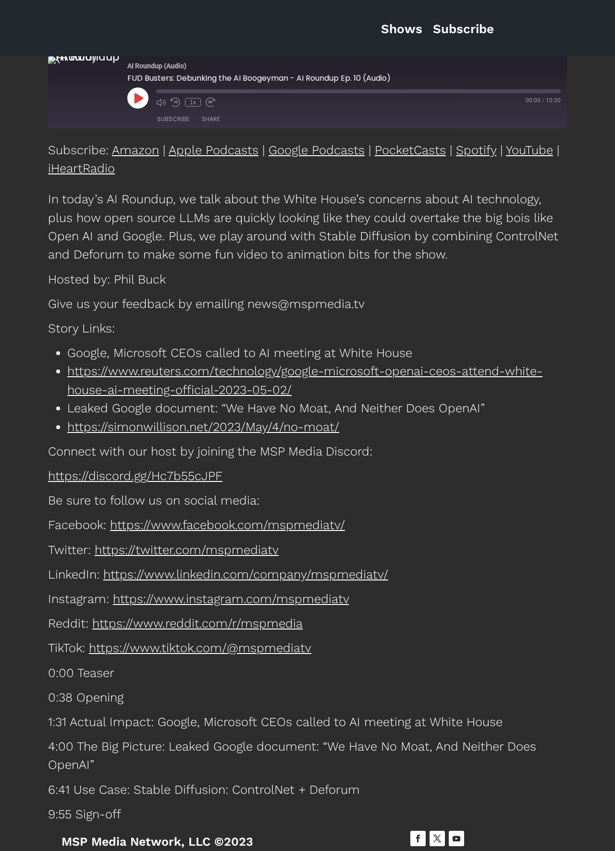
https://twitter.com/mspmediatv (187, 550)
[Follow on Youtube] (456, 838)
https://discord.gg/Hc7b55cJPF (135, 476)
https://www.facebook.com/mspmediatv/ (227, 525)
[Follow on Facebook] (418, 838)
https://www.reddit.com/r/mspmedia (197, 623)
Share (211, 119)
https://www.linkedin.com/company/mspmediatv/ (245, 574)
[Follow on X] (437, 838)
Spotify (476, 150)
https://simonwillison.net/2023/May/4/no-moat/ (203, 426)
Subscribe (463, 29)
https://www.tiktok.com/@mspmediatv (200, 648)
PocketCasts (410, 150)
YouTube (529, 150)
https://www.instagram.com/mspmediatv (231, 599)
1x (193, 102)
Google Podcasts (317, 150)
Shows (401, 29)
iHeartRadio (81, 168)
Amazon (135, 150)
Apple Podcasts (213, 150)
